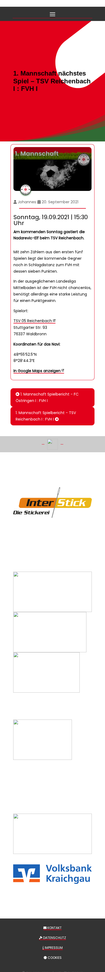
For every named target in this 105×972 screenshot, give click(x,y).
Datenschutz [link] (54, 937)
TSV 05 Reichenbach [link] (32, 320)
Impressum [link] (53, 947)
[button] (52, 13)
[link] (38, 370)
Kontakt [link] (54, 927)
